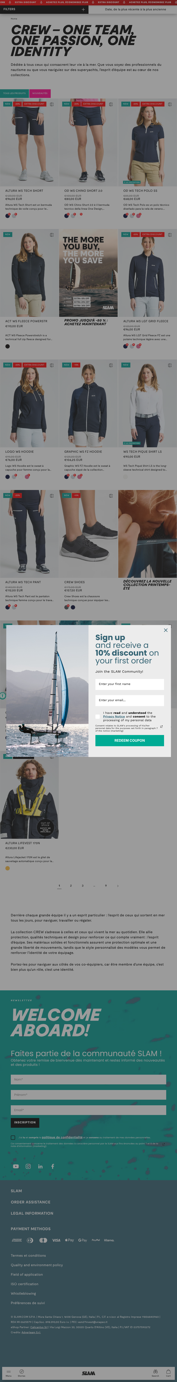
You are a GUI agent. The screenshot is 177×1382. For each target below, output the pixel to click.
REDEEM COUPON (129, 740)
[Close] (166, 630)
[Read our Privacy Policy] (161, 726)
